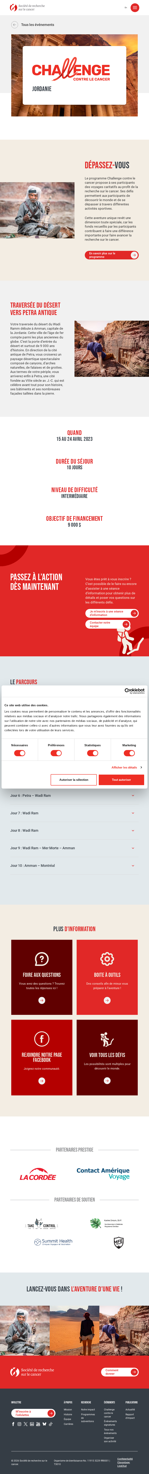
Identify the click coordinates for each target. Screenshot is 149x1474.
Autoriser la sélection (73, 779)
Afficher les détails (124, 767)
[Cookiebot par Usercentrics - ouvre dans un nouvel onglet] (128, 691)
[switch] (56, 753)
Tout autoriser (121, 779)
